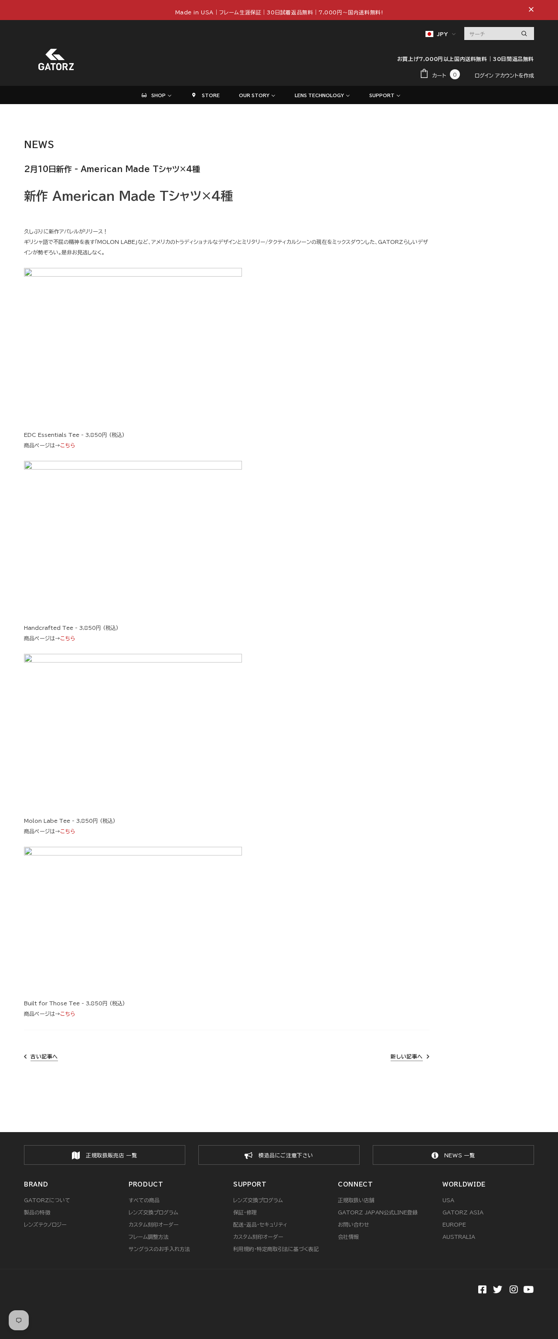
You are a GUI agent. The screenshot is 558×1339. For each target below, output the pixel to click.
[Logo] (56, 60)
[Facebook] (481, 1290)
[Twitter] (496, 1290)
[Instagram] (512, 1290)
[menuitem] (156, 95)
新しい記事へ (407, 1056)
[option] (104, 1155)
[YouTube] (528, 1290)
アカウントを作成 (514, 75)
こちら (67, 445)
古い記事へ (44, 1056)
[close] (531, 10)
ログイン (485, 75)
